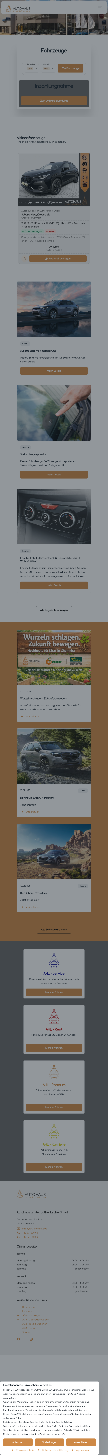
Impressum (82, 1450)
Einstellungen (49, 1442)
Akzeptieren (81, 1442)
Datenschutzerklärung (55, 1450)
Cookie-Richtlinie (25, 1450)
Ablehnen (17, 1442)
